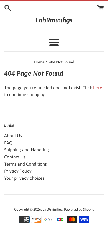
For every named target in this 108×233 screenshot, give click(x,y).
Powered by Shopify (79, 209)
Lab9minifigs (54, 20)
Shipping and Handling (26, 149)
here (97, 87)
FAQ (8, 142)
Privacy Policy (18, 170)
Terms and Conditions (25, 163)
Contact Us (14, 156)
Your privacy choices (24, 178)
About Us (13, 135)
